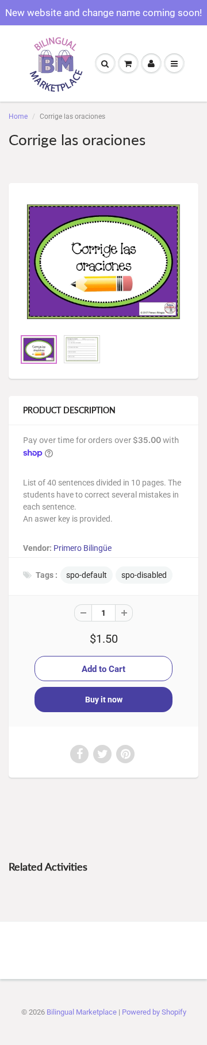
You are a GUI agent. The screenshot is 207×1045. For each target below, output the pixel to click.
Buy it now (103, 699)
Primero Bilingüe (82, 548)
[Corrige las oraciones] (103, 261)
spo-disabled (144, 575)
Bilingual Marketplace (82, 1012)
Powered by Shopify (154, 1012)
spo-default (86, 575)
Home (18, 116)
